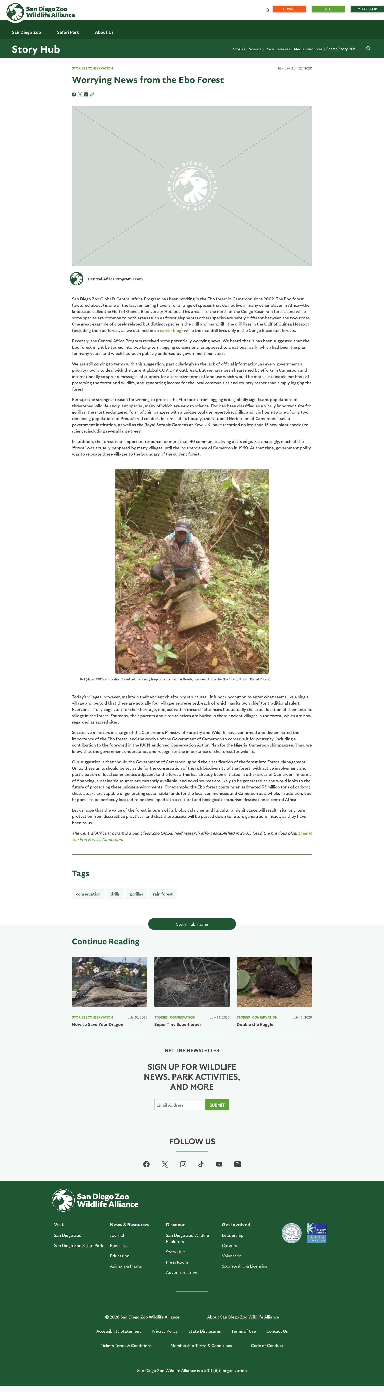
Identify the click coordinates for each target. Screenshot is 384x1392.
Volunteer (231, 1255)
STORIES (78, 68)
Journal (117, 1235)
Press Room (177, 1261)
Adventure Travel (183, 1272)
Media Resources (308, 49)
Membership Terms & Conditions (201, 1345)
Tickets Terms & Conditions (126, 1345)
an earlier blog (167, 330)
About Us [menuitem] (104, 32)
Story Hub (36, 49)
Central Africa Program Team (115, 278)
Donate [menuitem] (289, 9)
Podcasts (118, 1245)
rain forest (163, 893)
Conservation (100, 68)
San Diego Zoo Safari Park (78, 1245)
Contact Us (277, 1330)
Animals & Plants (126, 1265)
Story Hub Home (192, 923)
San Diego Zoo (67, 1235)
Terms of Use (243, 1330)
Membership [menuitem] (367, 9)
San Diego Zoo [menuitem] (26, 32)
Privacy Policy (165, 1330)
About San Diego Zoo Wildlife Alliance (243, 1316)
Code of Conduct (267, 1345)
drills (115, 893)
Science (255, 49)
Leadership (232, 1235)
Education (119, 1255)
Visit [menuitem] (328, 9)
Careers (229, 1245)
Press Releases (278, 49)
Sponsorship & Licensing (244, 1265)
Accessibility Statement (118, 1330)
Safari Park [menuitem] (68, 32)
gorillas (136, 893)
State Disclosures (204, 1330)
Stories (239, 49)
